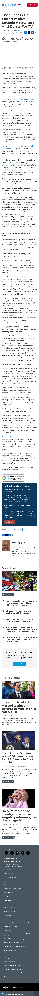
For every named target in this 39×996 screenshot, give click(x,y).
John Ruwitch (6, 716)
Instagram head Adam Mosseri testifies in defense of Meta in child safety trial (19, 707)
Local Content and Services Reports (15, 973)
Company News (9, 873)
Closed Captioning (9, 954)
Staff (5, 881)
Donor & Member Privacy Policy (14, 939)
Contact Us (7, 900)
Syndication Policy (9, 961)
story (4, 172)
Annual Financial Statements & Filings (15, 946)
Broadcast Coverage (10, 950)
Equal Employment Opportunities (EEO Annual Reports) (18, 934)
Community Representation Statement (16, 923)
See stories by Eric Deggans (22, 558)
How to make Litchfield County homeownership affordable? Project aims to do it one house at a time (21, 629)
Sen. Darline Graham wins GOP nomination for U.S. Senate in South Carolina (18, 757)
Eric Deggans (14, 30)
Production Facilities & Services (13, 969)
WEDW (15, 863)
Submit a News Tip (10, 907)
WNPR (12, 864)
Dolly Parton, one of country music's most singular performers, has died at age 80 (19, 815)
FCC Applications (9, 958)
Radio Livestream (9, 919)
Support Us (7, 904)
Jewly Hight (5, 824)
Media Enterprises (9, 892)
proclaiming (7, 165)
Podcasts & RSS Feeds (11, 915)
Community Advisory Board (12, 889)
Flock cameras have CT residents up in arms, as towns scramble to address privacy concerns (21, 603)
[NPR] (7, 987)
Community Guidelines (11, 926)
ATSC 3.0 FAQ (18, 866)
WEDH (5, 863)
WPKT (16, 864)
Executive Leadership (10, 877)
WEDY (19, 863)
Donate (33, 5)
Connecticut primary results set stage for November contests (19, 620)
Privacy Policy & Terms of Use (13, 942)
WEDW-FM (7, 864)
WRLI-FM (21, 864)
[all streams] (36, 993)
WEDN (10, 863)
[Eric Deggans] (6, 545)
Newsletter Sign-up (10, 911)
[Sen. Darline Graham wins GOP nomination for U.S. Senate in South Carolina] (18, 740)
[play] (3, 994)
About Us (7, 870)
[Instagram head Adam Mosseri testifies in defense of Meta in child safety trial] (18, 690)
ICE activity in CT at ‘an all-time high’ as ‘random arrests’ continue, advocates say (21, 639)
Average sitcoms (8, 437)
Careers (6, 896)
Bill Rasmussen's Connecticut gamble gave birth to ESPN (18, 612)
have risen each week (24, 99)
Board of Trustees (9, 885)
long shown (19, 197)
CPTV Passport (8, 930)
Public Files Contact (9, 866)
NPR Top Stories (15, 529)
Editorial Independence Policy (13, 965)
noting (24, 167)
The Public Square (9, 977)
